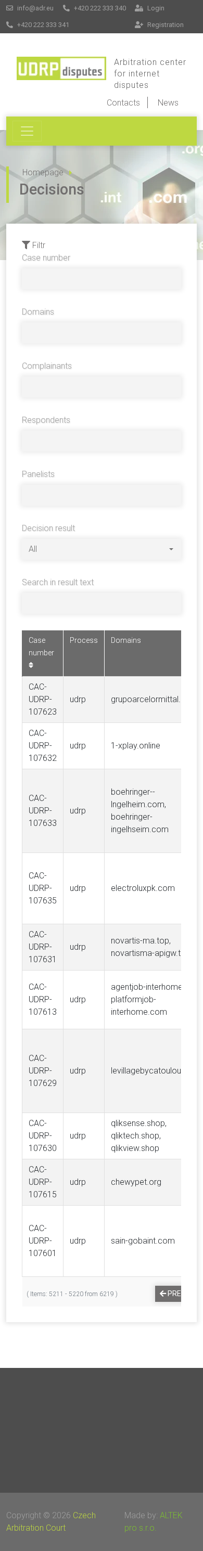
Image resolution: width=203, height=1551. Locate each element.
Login (155, 8)
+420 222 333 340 (99, 8)
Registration (165, 25)
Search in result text (58, 582)
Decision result (48, 528)
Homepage (43, 172)
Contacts (123, 103)
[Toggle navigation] (27, 131)
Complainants (47, 366)
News (168, 103)
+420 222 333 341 (42, 25)
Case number (46, 258)
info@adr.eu (35, 8)
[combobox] (101, 549)
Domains (38, 312)
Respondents (46, 420)
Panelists (38, 474)
